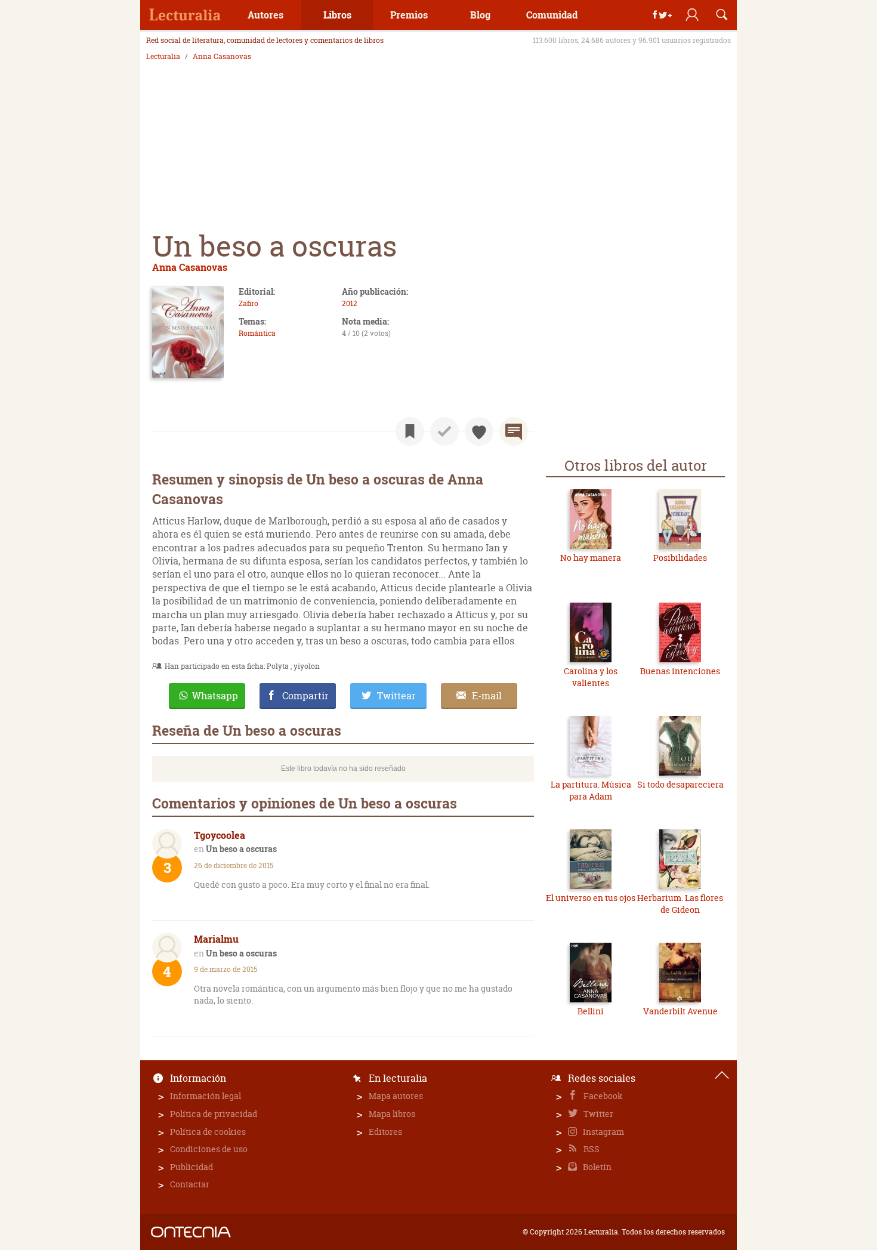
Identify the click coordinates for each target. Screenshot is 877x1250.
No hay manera (590, 557)
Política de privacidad (213, 1113)
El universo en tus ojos (590, 897)
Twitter (597, 1113)
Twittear (396, 695)
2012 (349, 303)
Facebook (602, 1095)
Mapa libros (392, 1113)
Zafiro (248, 303)
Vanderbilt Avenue (680, 1011)
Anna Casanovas (222, 56)
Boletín (596, 1166)
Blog (480, 14)
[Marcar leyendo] (410, 431)
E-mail (487, 695)
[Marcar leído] (444, 431)
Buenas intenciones (680, 671)
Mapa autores (396, 1095)
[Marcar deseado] (479, 431)
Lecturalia (163, 56)
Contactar (189, 1184)
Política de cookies (208, 1131)
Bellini (591, 1011)
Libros (337, 14)
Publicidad (191, 1166)
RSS (591, 1149)
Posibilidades (680, 557)
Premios (409, 14)
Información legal (205, 1095)
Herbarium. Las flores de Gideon (680, 903)
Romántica (257, 333)
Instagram (602, 1131)
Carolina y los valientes (590, 677)
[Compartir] (662, 15)
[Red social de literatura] (185, 15)
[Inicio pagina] (722, 1075)
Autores (265, 14)
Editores (385, 1131)
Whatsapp (215, 695)
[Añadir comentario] (513, 431)
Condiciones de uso (209, 1149)
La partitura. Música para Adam (591, 790)
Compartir (305, 695)
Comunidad (552, 14)
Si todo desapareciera (680, 784)
